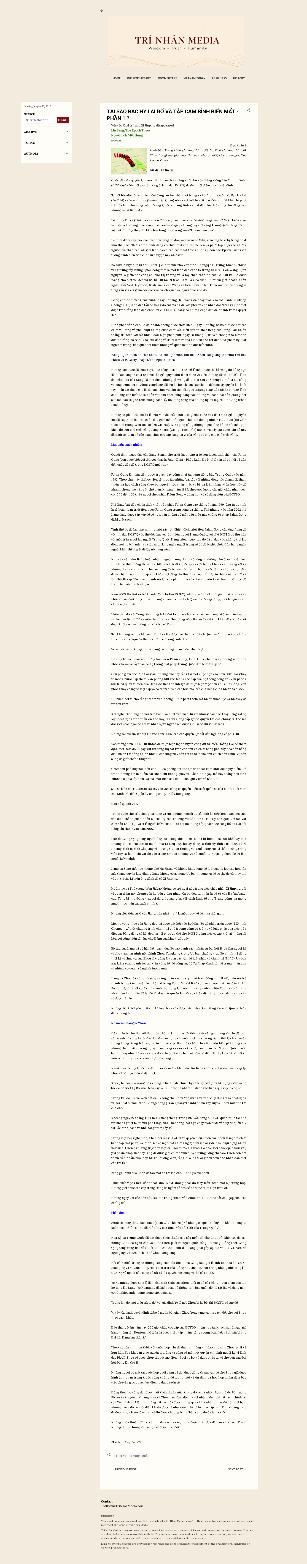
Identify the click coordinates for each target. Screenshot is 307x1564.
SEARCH (63, 119)
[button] (248, 110)
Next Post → (237, 1469)
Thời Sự (120, 1456)
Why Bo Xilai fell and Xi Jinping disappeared (142, 125)
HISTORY (239, 78)
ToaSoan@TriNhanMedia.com (122, 1506)
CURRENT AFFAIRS (139, 78)
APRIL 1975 (219, 78)
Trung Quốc (139, 1456)
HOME (117, 78)
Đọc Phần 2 (238, 145)
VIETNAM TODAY (194, 78)
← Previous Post (123, 1469)
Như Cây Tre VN (129, 1442)
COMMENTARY (167, 78)
